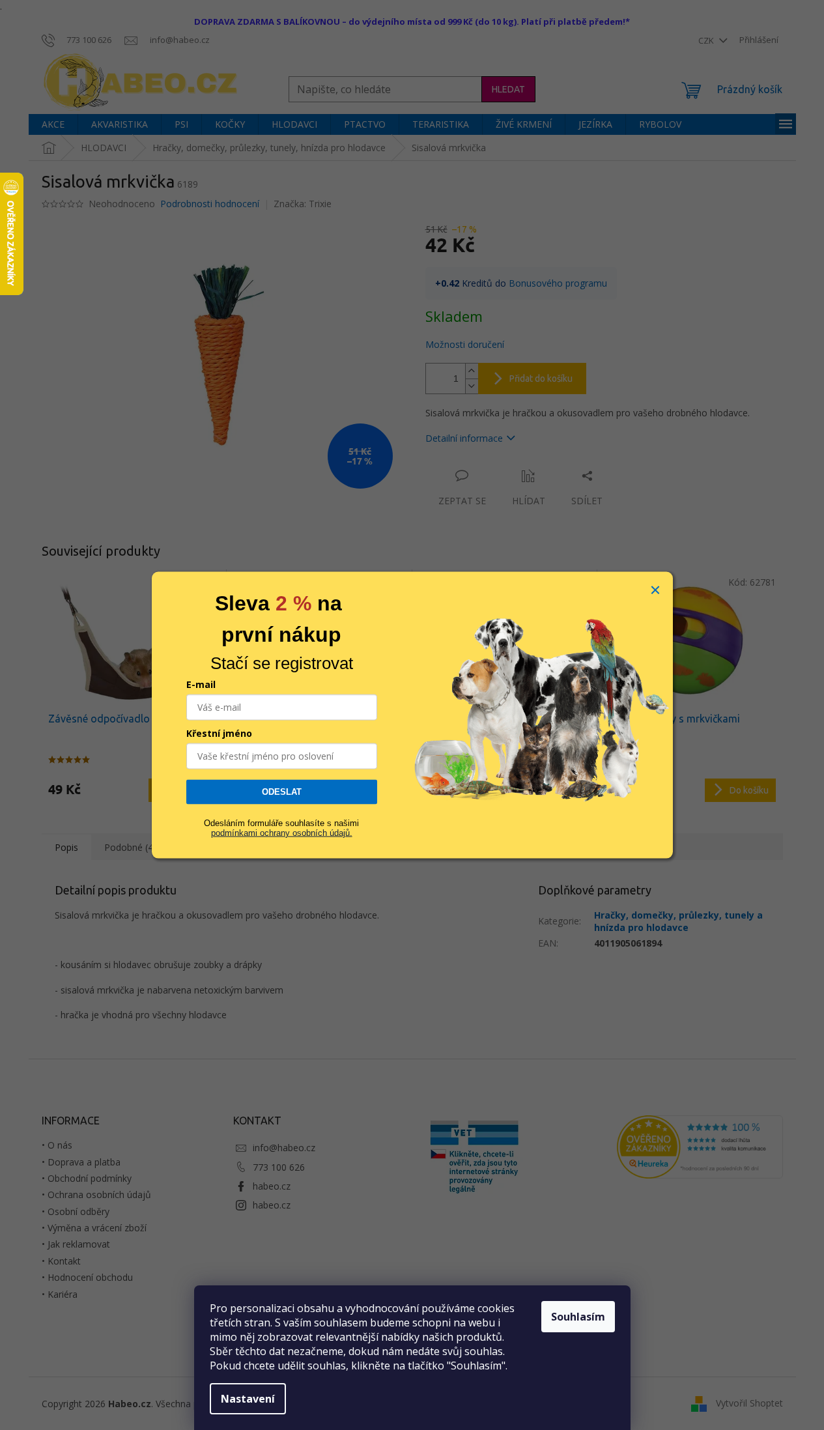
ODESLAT (282, 792)
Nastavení (248, 1399)
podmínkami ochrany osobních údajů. (281, 832)
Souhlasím (578, 1316)
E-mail (201, 684)
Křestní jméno (219, 733)
